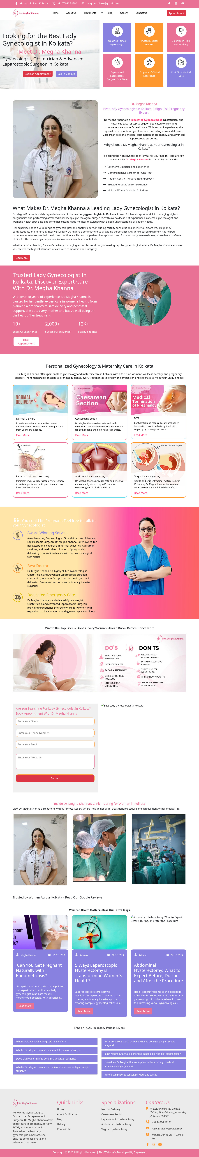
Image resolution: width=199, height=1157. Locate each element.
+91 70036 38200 (67, 3)
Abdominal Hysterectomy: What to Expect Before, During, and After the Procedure (158, 973)
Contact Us (141, 12)
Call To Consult (66, 74)
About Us (71, 12)
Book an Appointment (38, 74)
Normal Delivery (110, 1109)
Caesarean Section (112, 1114)
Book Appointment (26, 341)
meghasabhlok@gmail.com (103, 3)
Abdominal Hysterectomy (116, 1124)
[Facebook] (148, 1145)
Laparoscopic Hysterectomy (117, 1119)
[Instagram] (154, 1145)
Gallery (124, 12)
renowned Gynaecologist (146, 120)
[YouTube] (160, 1145)
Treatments (90, 12)
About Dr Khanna (67, 1114)
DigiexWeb (140, 1152)
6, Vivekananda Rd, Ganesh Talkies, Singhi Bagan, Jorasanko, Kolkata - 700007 (168, 1112)
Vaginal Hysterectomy (114, 1129)
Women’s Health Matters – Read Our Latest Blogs (99, 910)
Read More (21, 258)
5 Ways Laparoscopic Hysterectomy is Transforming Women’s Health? (98, 973)
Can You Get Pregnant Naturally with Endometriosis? (39, 970)
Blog (109, 12)
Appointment (176, 13)
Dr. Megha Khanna (137, 159)
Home (55, 12)
